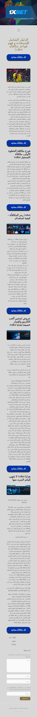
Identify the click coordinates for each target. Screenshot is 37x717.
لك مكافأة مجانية (18, 57)
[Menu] (19, 30)
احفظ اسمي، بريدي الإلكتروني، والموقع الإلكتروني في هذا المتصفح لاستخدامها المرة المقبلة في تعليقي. (18, 688)
